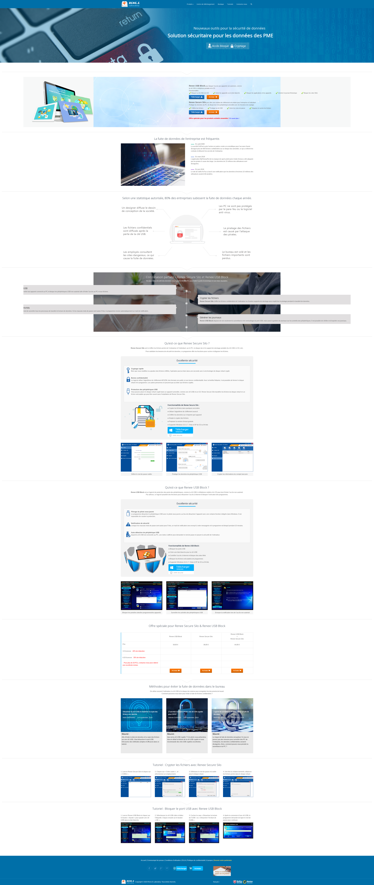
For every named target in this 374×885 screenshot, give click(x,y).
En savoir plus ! (234, 118)
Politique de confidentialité (196, 860)
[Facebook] (149, 868)
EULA (184, 860)
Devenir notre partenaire (223, 860)
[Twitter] (155, 868)
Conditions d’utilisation (173, 860)
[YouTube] (167, 868)
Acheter (212, 97)
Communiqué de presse (155, 860)
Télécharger (195, 97)
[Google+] (161, 868)
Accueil (143, 860)
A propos (209, 860)
